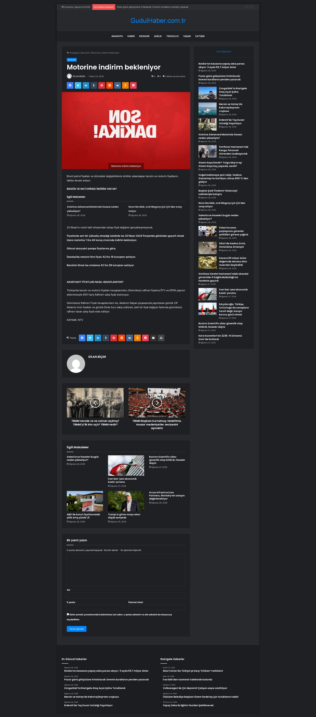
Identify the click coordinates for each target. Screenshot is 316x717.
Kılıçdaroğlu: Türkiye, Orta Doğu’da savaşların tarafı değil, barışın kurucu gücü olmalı (234, 309)
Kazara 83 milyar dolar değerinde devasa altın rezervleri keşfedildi (233, 261)
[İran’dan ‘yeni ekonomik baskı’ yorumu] (126, 465)
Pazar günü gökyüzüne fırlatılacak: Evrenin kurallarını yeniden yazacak (219, 77)
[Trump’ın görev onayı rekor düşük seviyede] (126, 501)
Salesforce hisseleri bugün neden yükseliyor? (83, 458)
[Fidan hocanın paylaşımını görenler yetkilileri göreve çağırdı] (207, 232)
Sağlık (158, 36)
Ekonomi (144, 36)
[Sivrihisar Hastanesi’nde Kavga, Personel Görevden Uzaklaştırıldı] (207, 151)
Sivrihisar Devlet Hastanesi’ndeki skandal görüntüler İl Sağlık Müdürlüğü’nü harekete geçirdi (223, 277)
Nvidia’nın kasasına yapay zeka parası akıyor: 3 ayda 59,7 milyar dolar (221, 65)
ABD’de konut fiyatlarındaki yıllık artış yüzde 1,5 (83, 516)
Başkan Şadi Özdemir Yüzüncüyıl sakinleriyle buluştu (217, 192)
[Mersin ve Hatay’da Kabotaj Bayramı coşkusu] (207, 108)
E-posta (72, 602)
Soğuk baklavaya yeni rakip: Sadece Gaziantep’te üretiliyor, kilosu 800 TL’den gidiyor (223, 178)
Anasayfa (117, 36)
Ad (69, 590)
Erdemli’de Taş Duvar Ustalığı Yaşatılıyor (231, 121)
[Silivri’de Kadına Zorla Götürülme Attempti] (207, 248)
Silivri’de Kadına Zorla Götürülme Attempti (232, 245)
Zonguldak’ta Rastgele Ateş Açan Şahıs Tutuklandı (233, 92)
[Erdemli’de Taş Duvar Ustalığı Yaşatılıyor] (207, 124)
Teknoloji (172, 36)
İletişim (200, 36)
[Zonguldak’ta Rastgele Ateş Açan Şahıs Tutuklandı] (207, 93)
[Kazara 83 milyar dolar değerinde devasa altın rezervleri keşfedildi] (207, 262)
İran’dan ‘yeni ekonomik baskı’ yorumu (122, 480)
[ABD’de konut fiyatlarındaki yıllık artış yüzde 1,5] (85, 501)
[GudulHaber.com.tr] (158, 21)
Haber (131, 36)
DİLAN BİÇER (79, 76)
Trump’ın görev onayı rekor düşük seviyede (124, 516)
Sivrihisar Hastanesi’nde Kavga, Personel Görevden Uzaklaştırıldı (233, 150)
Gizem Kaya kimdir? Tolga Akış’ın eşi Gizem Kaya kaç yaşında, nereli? (220, 164)
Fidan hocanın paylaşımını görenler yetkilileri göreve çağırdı (233, 231)
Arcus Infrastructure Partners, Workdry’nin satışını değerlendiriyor (167, 495)
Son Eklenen (224, 51)
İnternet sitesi (135, 602)
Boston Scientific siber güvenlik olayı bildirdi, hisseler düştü (167, 460)
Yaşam (187, 36)
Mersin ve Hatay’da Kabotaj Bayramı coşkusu (230, 107)
